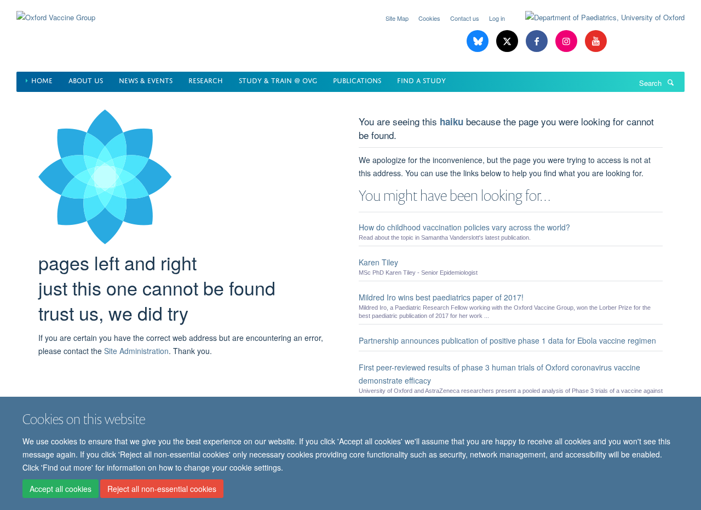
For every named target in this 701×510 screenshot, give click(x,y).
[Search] (670, 82)
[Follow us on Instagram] (567, 41)
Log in (497, 18)
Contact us (464, 18)
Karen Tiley (378, 262)
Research (205, 79)
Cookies (429, 18)
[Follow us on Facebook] (538, 41)
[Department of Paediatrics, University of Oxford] (597, 17)
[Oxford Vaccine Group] (55, 10)
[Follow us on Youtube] (596, 41)
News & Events (146, 79)
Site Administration (136, 350)
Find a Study (421, 79)
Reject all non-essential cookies (161, 488)
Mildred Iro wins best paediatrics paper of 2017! (441, 297)
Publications (357, 79)
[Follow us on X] (508, 41)
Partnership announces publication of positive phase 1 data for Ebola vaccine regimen (507, 340)
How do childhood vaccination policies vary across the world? (464, 227)
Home (42, 79)
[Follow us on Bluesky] (479, 41)
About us (85, 79)
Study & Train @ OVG (278, 79)
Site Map (397, 18)
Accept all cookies (60, 488)
